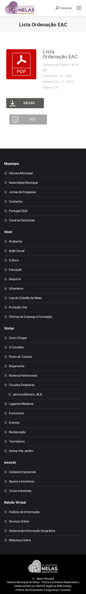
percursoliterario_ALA (27, 394)
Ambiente (15, 241)
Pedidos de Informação (24, 512)
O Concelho (16, 347)
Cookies (65, 589)
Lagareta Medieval (21, 403)
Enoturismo (16, 413)
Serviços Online (19, 521)
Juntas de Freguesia (22, 192)
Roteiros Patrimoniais (23, 375)
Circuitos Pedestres (22, 385)
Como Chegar (18, 338)
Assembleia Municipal (23, 182)
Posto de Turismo (20, 356)
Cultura (14, 260)
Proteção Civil (18, 307)
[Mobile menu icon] (79, 8)
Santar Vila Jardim (21, 451)
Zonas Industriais (20, 491)
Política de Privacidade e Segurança (37, 589)
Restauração (17, 432)
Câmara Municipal (21, 173)
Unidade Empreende (22, 472)
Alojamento (16, 366)
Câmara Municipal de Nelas (23, 582)
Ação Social (16, 251)
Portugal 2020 (18, 211)
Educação (15, 269)
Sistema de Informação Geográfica (32, 530)
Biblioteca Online (20, 540)
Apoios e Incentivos (21, 481)
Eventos (14, 422)
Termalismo (17, 441)
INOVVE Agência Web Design (54, 586)
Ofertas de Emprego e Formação (30, 316)
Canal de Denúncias (22, 220)
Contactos (16, 201)
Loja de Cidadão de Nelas (25, 298)
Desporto (15, 279)
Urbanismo (16, 288)
